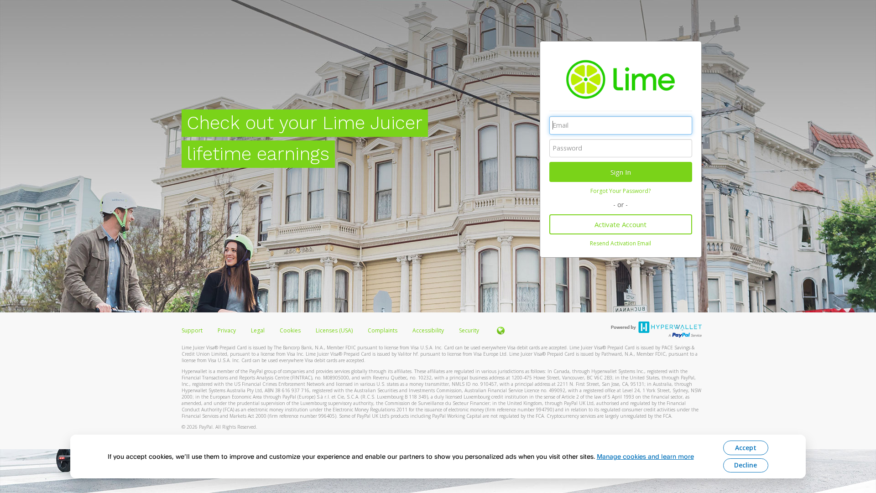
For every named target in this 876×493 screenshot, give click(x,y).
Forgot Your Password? (620, 191)
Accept (745, 447)
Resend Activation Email (620, 243)
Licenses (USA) (335, 330)
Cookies (290, 330)
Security (469, 330)
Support (192, 330)
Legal (258, 330)
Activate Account (620, 224)
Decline (745, 465)
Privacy (227, 330)
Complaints (383, 330)
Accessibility (428, 330)
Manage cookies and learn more (645, 456)
